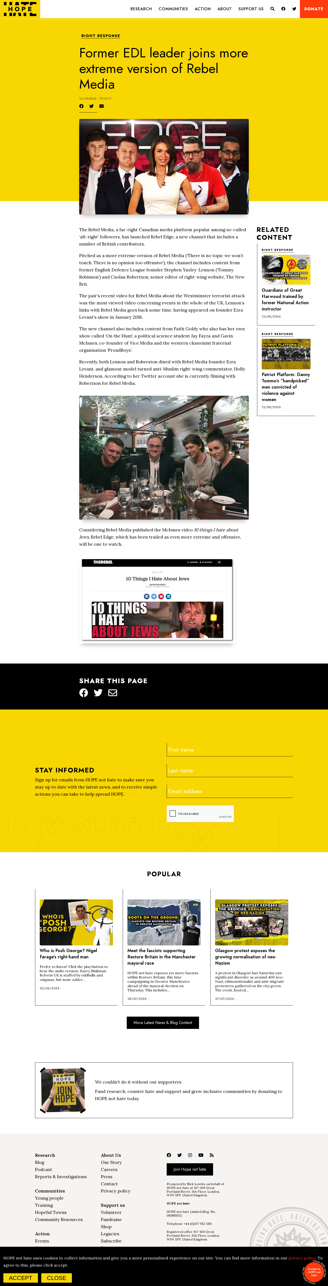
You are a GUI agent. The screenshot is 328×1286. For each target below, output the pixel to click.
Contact (109, 1183)
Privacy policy (116, 1191)
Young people (49, 1198)
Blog (39, 1162)
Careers (109, 1169)
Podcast (43, 1169)
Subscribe (111, 1241)
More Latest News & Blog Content (163, 1023)
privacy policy (302, 1258)
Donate (314, 9)
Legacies (110, 1233)
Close (56, 1278)
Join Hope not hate (190, 1169)
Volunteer (111, 1212)
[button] (141, 9)
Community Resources (59, 1219)
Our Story (111, 1162)
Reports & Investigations (61, 1176)
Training (44, 1205)
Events (42, 1241)
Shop (106, 1226)
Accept (20, 1278)
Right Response (100, 36)
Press (106, 1176)
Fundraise (111, 1219)
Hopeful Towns (51, 1212)
